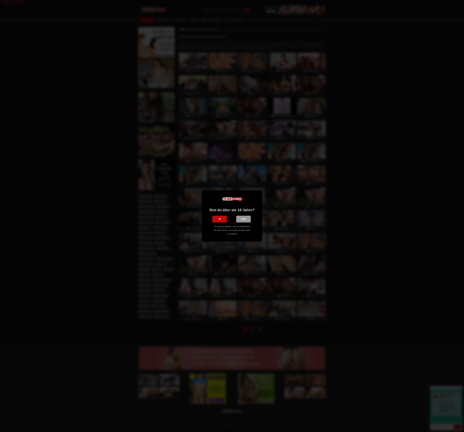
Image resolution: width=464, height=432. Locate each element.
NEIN (243, 219)
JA (219, 219)
